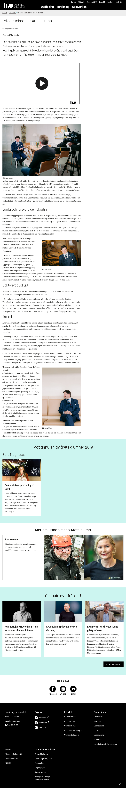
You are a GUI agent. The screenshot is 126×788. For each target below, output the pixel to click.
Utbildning (47, 7)
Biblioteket (98, 716)
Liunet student (10, 758)
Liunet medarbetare (12, 754)
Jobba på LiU (92, 2)
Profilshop (98, 739)
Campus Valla (69, 721)
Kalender (97, 721)
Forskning (63, 7)
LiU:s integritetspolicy (43, 758)
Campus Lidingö (70, 734)
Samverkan (79, 7)
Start (4, 13)
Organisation (99, 725)
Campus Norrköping (72, 730)
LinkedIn (42, 727)
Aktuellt (81, 2)
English (110, 2)
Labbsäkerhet (99, 734)
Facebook (43, 717)
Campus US (69, 725)
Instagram (43, 722)
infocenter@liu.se (14, 721)
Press (96, 730)
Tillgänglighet (40, 767)
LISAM (8, 763)
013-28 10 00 (12, 724)
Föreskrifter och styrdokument (105, 744)
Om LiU (73, 2)
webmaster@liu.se (42, 779)
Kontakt (102, 2)
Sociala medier (40, 772)
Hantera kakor (40, 763)
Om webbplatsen (41, 754)
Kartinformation (70, 716)
